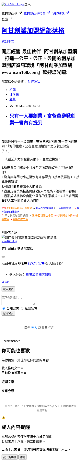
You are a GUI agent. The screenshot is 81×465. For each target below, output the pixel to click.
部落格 (14, 94)
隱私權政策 (69, 406)
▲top (5, 281)
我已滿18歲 (9, 457)
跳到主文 (8, 41)
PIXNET (18, 406)
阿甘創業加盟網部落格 (33, 30)
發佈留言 (8, 313)
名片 (12, 99)
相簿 (12, 89)
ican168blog (9, 241)
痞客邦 (32, 263)
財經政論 (34, 82)
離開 (22, 457)
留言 (41, 263)
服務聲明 (42, 410)
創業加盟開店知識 (38, 274)
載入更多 (8, 289)
